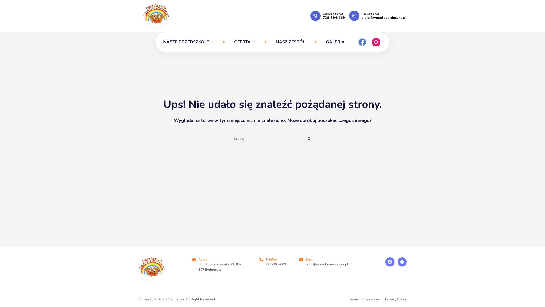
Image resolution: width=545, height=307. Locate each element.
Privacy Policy (396, 299)
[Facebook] (362, 42)
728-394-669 (334, 17)
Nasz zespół (290, 42)
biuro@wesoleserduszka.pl (384, 17)
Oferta (242, 42)
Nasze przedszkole (186, 42)
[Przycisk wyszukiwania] (309, 139)
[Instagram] (376, 42)
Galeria (335, 42)
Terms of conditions (364, 299)
